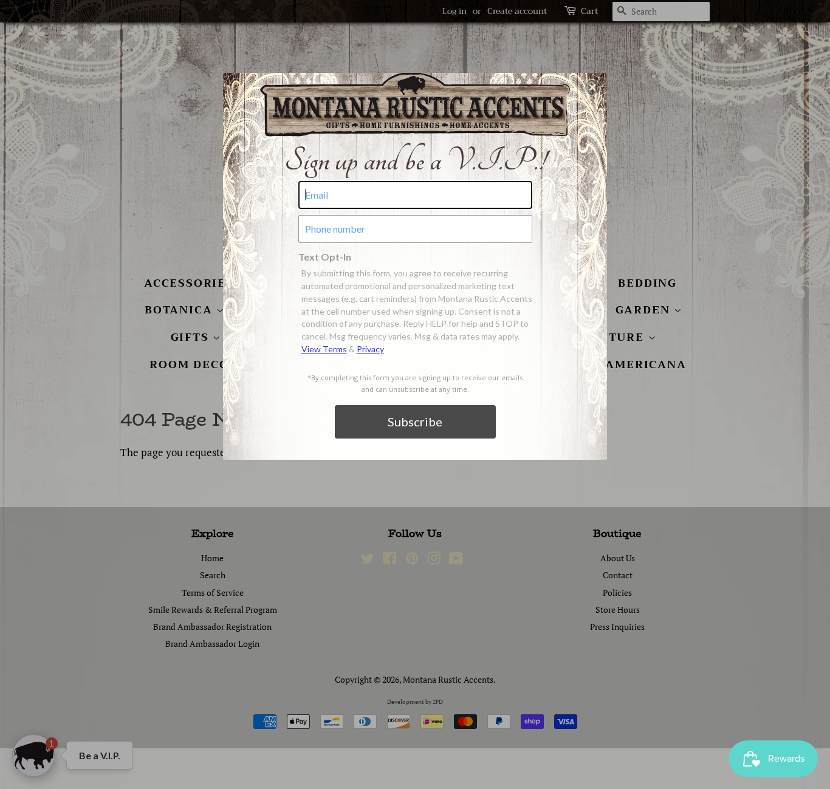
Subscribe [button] (415, 421)
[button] (592, 87)
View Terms (324, 349)
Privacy (370, 349)
